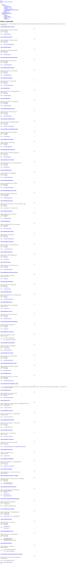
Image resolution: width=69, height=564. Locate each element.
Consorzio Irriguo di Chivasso (5, 262)
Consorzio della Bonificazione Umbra (6, 531)
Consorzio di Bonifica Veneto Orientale (7, 159)
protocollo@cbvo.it (7, 167)
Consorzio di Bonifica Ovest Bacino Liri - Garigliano (9, 475)
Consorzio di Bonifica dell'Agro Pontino (7, 419)
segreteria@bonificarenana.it (8, 177)
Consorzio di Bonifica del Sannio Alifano (7, 508)
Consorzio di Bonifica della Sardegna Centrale (8, 190)
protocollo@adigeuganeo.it (8, 146)
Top (1, 563)
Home (3, 4)
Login (1, 0)
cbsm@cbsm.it (6, 328)
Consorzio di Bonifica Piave (5, 88)
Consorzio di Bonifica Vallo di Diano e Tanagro (8, 363)
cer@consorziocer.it (7, 136)
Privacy (11, 562)
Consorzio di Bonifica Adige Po (5, 47)
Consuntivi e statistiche (8, 7)
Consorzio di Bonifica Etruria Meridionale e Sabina (9, 383)
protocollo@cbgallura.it (7, 218)
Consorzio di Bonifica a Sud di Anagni (6, 439)
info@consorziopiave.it (7, 95)
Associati (5, 15)
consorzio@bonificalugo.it (8, 64)
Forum (5, 11)
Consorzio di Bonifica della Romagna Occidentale (8, 57)
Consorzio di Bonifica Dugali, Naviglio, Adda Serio (9, 272)
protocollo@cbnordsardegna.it (8, 360)
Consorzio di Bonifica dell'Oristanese (6, 281)
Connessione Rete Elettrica (8, 8)
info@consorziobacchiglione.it (8, 85)
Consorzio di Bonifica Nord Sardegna (6, 352)
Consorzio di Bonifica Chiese (5, 221)
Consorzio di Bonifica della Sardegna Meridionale (8, 321)
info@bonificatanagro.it (7, 370)
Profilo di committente (5, 12)
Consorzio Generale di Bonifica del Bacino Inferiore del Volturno (11, 554)
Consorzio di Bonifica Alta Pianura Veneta (7, 108)
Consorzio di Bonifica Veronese (5, 373)
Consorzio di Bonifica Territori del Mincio (7, 342)
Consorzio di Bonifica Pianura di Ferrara (7, 26)
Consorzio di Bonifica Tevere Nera (6, 311)
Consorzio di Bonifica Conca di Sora (6, 410)
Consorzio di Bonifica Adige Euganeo (6, 139)
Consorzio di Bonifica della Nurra (6, 543)
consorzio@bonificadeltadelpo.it (9, 44)
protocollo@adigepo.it (7, 54)
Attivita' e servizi (7, 16)
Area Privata (4, 5)
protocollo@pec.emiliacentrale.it (9, 126)
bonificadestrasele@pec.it (8, 495)
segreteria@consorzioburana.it (8, 299)
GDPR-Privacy (6, 18)
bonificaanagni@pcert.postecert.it (20, 446)
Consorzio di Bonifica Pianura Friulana (7, 67)
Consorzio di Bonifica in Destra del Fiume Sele (8, 486)
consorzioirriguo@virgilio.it (8, 269)
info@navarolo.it (6, 259)
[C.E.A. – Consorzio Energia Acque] (6, 1)
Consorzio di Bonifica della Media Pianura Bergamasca (9, 498)
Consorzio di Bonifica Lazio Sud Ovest (7, 331)
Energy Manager (7, 10)
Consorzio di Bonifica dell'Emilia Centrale (7, 118)
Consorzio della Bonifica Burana (6, 291)
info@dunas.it (6, 278)
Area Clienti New (7, 6)
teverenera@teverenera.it (8, 318)
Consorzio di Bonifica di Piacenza (6, 519)
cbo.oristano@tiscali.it (7, 288)
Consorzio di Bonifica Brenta (5, 98)
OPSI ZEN (8, 562)
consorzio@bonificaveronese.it (8, 380)
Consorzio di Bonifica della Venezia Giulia (7, 149)
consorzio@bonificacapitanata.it (9, 238)
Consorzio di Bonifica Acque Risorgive (7, 241)
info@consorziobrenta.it (7, 105)
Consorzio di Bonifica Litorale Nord (6, 200)
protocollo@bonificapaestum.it (8, 397)
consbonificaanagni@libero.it (8, 446)
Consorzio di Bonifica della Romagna (6, 180)
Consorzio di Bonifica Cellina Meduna (6, 458)
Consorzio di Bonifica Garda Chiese (6, 449)
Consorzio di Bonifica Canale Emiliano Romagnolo (9, 129)
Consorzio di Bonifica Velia (5, 400)
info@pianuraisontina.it (7, 156)
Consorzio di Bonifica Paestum (5, 390)
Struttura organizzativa (8, 17)
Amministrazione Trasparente (7, 13)
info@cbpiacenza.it (7, 526)
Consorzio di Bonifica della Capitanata (7, 231)
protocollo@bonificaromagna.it (9, 187)
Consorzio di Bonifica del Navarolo (6, 251)
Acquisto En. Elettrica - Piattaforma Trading (11, 9)
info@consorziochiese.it (7, 228)
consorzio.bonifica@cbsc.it (8, 197)
